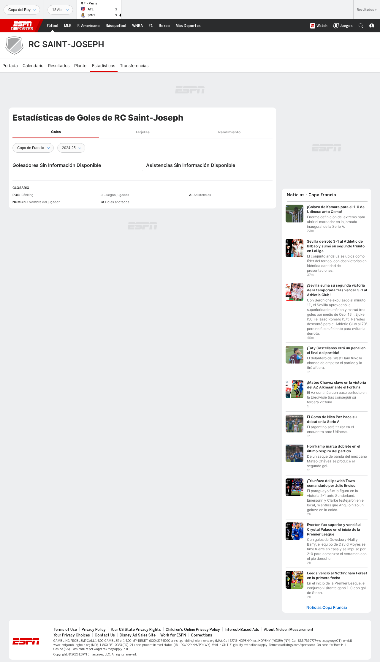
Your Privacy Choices (71, 635)
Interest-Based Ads (242, 630)
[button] (361, 25)
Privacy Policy (94, 630)
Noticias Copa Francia (326, 607)
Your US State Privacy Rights (135, 630)
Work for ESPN (173, 635)
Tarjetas (142, 132)
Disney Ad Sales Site (138, 635)
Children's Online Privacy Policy (193, 630)
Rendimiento (229, 132)
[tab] (55, 132)
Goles (56, 131)
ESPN (22, 25)
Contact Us (105, 635)
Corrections (201, 635)
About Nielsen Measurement (289, 630)
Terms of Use (65, 630)
